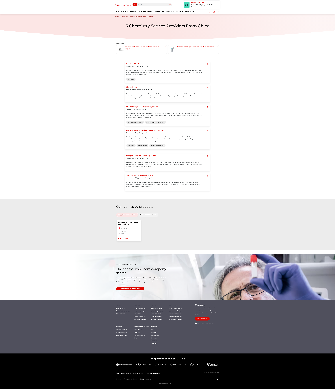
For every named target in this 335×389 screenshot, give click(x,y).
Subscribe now (202, 319)
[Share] (209, 12)
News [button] (117, 12)
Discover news (120, 308)
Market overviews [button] (145, 12)
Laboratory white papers (176, 311)
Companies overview (140, 319)
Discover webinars (121, 329)
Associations (137, 314)
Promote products (156, 316)
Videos (135, 338)
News (152, 329)
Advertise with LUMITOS (123, 373)
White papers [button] (159, 12)
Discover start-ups (139, 311)
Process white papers (175, 314)
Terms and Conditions (130, 379)
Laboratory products (157, 311)
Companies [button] (124, 12)
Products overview (156, 319)
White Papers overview (175, 319)
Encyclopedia (138, 329)
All (134, 5)
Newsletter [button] (189, 12)
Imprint (118, 379)
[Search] (170, 5)
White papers (155, 335)
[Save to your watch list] (207, 64)
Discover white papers (175, 308)
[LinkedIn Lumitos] (217, 379)
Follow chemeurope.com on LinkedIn (205, 323)
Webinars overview (121, 335)
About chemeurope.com (153, 373)
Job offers (154, 338)
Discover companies (140, 308)
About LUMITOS (138, 373)
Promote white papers (175, 316)
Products (154, 332)
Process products (156, 314)
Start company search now (130, 289)
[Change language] (214, 12)
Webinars (154, 341)
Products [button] (133, 12)
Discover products (156, 308)
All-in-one (154, 343)
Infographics (137, 332)
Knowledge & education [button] (174, 12)
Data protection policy (147, 379)
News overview (120, 314)
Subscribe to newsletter (123, 311)
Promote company (139, 316)
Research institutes (139, 335)
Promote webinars (121, 332)
